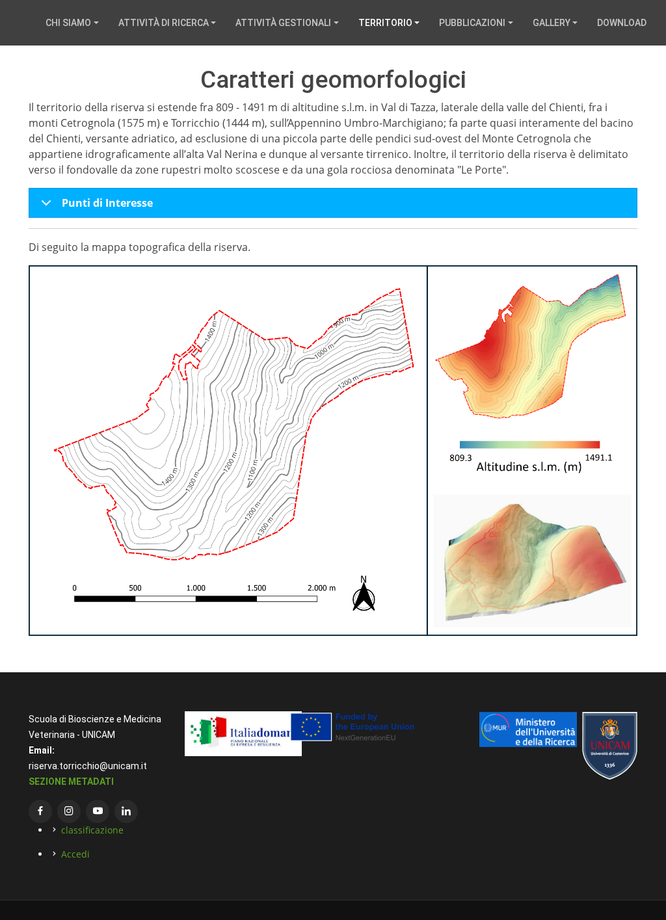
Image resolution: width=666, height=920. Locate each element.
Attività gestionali (283, 23)
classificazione (92, 830)
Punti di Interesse (107, 203)
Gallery (551, 23)
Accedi (75, 854)
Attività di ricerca (163, 23)
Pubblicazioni (472, 23)
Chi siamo (68, 23)
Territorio (385, 23)
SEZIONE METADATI (71, 781)
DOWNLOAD (621, 23)
